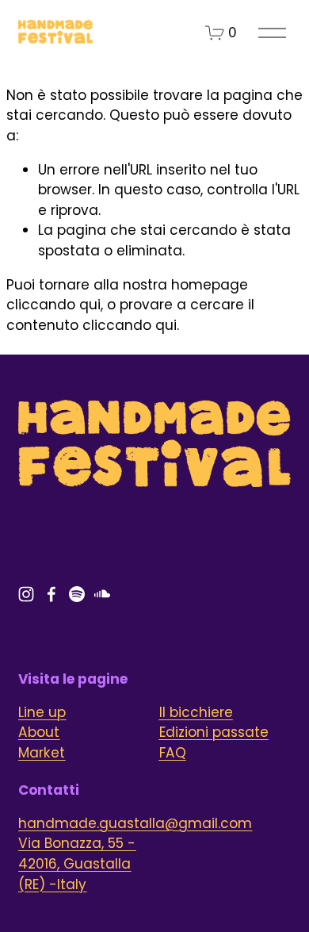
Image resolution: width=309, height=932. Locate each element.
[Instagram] (26, 594)
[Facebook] (51, 594)
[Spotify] (77, 594)
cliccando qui (53, 304)
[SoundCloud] (102, 594)
